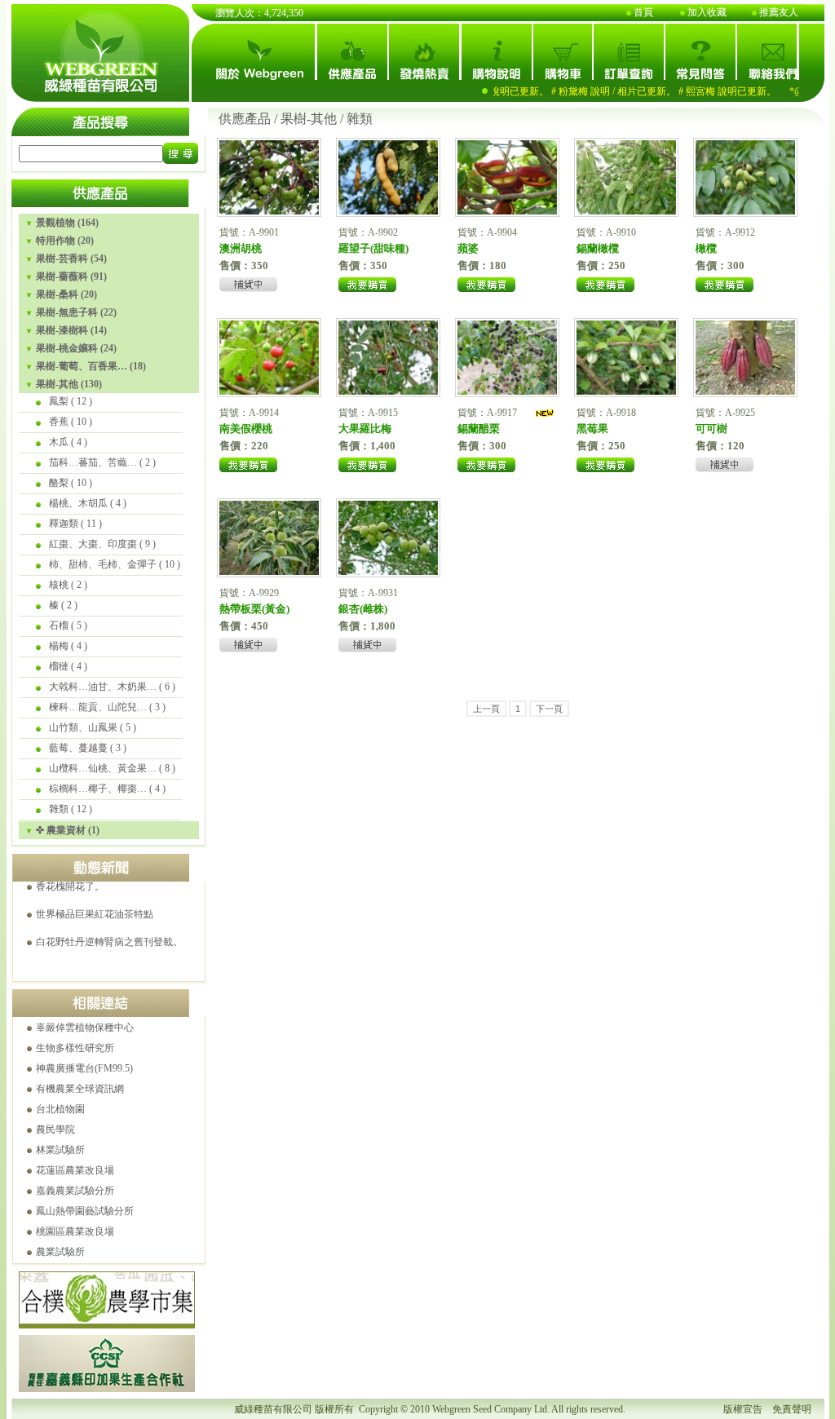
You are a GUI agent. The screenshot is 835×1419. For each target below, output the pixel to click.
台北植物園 (60, 1109)
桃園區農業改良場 (75, 1231)
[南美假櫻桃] (269, 390)
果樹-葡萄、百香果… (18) (91, 366)
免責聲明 (791, 1409)
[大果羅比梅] (388, 390)
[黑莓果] (626, 390)
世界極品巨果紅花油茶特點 (94, 896)
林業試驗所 (60, 1150)
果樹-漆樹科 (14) (71, 330)
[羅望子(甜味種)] (388, 210)
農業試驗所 (60, 1252)
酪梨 (58, 482)
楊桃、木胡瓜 (78, 503)
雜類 (58, 809)
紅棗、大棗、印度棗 (93, 544)
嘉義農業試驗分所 (75, 1190)
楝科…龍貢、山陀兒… (98, 707)
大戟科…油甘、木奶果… (103, 686)
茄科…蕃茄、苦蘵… (93, 462)
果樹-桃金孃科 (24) (76, 348)
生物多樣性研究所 (75, 1048)
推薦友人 (778, 12)
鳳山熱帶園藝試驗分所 (85, 1211)
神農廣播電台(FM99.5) (84, 1068)
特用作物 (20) (65, 240)
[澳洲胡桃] (269, 210)
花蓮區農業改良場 (75, 1170)
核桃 (58, 584)
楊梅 (58, 646)
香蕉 (58, 421)
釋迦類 (63, 523)
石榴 (58, 625)
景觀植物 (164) (67, 222)
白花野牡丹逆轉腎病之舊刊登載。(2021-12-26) (135, 924)
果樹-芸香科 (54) (71, 258)
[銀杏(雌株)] (388, 570)
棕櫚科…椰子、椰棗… (98, 788)
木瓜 (58, 442)
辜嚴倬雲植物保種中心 (85, 1027)
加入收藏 (707, 12)
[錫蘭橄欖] (626, 210)
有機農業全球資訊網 (80, 1088)
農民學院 (55, 1129)
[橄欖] (745, 210)
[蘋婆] (507, 210)
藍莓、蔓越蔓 (78, 748)
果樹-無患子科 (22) (76, 312)
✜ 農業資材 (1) (67, 830)
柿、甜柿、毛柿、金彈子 (103, 564)
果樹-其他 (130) (69, 384)
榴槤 (58, 666)
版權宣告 (742, 1409)
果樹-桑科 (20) (66, 294)
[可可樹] (745, 390)
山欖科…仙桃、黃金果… (103, 768)
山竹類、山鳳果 (83, 727)
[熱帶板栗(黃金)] (269, 570)
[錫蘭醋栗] (507, 390)
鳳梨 (58, 401)
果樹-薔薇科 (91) (71, 276)
